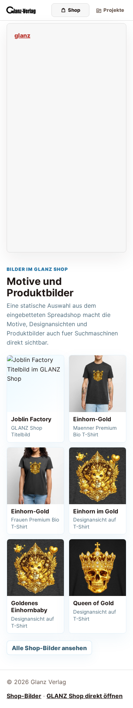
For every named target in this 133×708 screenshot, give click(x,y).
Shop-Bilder (24, 696)
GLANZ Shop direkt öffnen (85, 696)
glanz (22, 35)
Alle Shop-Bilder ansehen (49, 648)
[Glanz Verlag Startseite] (27, 10)
